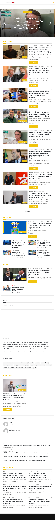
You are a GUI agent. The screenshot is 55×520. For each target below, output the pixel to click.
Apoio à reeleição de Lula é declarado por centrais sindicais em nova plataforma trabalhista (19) (26, 344)
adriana (31, 45)
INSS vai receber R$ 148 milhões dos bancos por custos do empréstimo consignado (18, 245)
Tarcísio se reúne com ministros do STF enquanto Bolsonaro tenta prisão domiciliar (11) (40, 195)
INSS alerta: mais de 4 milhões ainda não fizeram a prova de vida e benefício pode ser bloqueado (26, 346)
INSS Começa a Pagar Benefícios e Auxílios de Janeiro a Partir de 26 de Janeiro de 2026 (39, 226)
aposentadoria (7, 362)
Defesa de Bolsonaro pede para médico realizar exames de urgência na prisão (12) (39, 501)
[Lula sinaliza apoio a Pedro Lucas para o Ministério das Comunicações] (7, 287)
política (12, 367)
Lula (44, 365)
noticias (27, 10)
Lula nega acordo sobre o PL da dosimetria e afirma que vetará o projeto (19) (13, 501)
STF (35, 367)
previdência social (28, 367)
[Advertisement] (27, 322)
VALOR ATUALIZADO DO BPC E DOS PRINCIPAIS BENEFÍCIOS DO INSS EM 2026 (44, 245)
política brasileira (19, 367)
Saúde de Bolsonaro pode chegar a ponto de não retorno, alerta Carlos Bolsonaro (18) (40, 135)
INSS (40, 365)
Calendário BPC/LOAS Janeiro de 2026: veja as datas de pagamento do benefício (43, 255)
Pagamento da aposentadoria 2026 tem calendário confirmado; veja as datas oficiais (18, 255)
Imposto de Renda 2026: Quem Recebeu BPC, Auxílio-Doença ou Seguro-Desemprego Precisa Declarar (14, 475)
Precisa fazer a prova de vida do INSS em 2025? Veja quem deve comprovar (13, 397)
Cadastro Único (45, 362)
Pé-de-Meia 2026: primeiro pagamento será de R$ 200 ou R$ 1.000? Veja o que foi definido (38, 475)
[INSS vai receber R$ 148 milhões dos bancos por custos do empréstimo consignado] (7, 242)
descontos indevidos (8, 365)
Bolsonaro (38, 362)
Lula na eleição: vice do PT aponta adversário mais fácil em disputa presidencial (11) (40, 176)
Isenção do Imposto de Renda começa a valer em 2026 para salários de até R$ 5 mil (14, 488)
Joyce (10, 422)
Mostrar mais (27, 211)
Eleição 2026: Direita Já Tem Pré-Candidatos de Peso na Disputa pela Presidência (39, 273)
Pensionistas (6, 367)
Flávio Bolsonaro (25, 365)
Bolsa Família (31, 362)
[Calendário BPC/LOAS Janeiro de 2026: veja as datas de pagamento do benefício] (32, 252)
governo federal (34, 365)
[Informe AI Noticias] (11, 2)
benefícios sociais (22, 362)
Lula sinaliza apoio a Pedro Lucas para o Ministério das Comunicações (18, 290)
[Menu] (2, 2)
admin (5, 393)
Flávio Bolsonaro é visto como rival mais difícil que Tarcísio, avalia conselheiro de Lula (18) (39, 114)
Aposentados (14, 362)
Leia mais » (33, 62)
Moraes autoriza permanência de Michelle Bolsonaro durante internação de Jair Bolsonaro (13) (27, 23)
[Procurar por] (53, 2)
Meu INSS (49, 365)
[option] (27, 23)
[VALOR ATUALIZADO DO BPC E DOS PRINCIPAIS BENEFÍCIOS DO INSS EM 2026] (32, 242)
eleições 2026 (17, 365)
